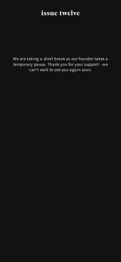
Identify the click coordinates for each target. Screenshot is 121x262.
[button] (60, 35)
